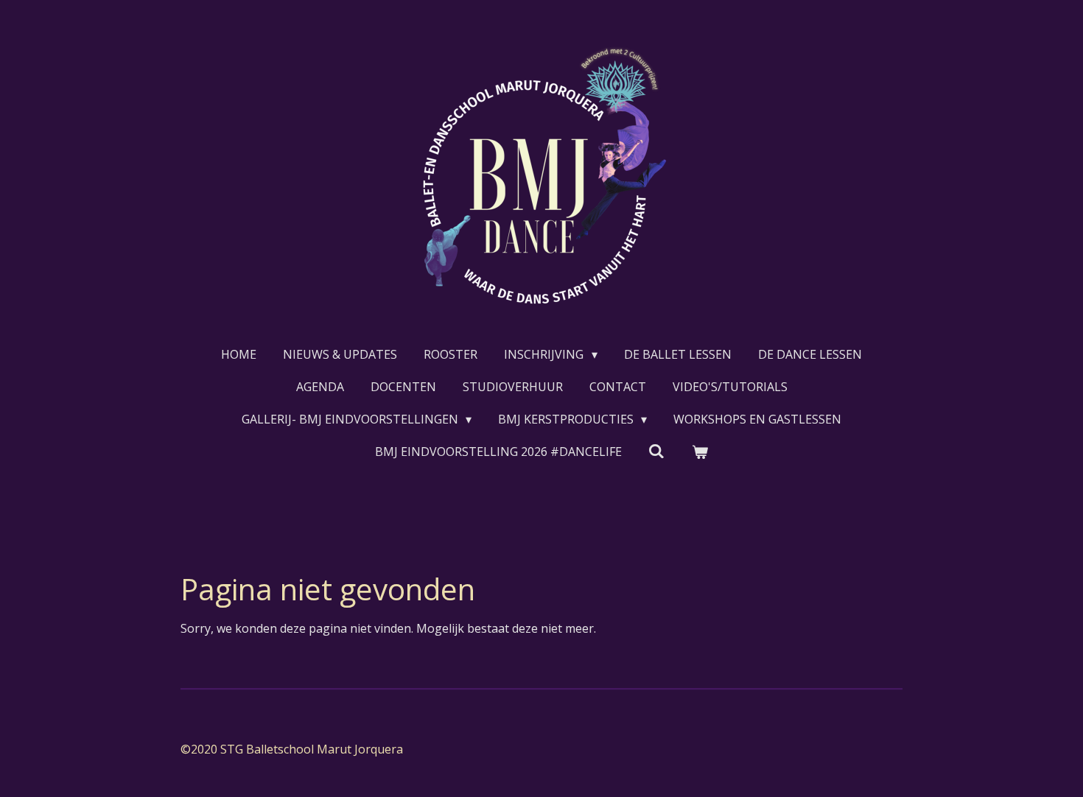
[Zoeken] (656, 451)
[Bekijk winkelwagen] (700, 451)
